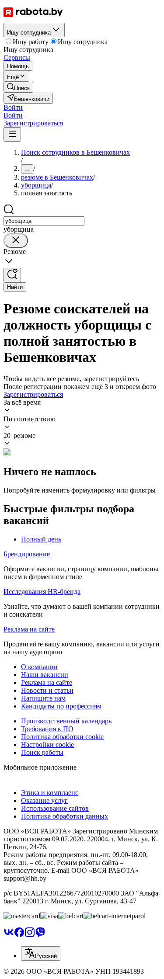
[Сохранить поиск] (12, 275)
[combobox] (43, 221)
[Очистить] (15, 240)
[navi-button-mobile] (12, 134)
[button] (13, 107)
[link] (18, 87)
